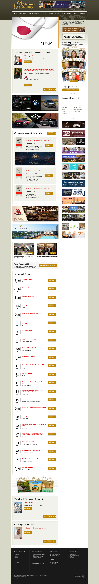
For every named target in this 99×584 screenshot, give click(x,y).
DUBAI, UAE (77, 111)
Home (15, 13)
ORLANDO (64, 107)
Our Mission (54, 563)
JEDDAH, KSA (77, 107)
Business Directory (22, 13)
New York (17, 554)
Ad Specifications (73, 554)
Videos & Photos (36, 558)
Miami (16, 561)
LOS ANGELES (77, 106)
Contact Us (54, 565)
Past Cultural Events (37, 557)
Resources (51, 13)
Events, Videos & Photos (33, 13)
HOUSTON (76, 102)
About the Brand (55, 562)
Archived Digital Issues (56, 555)
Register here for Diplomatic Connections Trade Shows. (72, 29)
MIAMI (63, 109)
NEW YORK (64, 102)
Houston (16, 560)
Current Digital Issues (56, 554)
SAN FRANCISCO (78, 104)
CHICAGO (64, 111)
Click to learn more (77, 37)
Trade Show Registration (66, 13)
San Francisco (18, 559)
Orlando (16, 557)
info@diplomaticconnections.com (20, 576)
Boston (16, 558)
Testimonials (82, 13)
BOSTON (64, 106)
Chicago (16, 556)
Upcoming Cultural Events (38, 556)
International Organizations (38, 566)
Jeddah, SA (17, 562)
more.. (67, 24)
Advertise (57, 13)
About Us (76, 13)
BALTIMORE (65, 113)
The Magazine (44, 13)
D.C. (63, 104)
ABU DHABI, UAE (78, 109)
